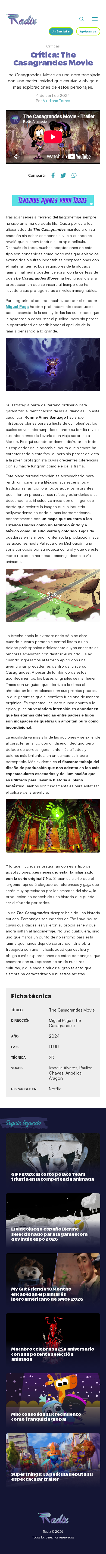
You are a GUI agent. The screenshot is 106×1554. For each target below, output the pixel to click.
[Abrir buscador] (81, 19)
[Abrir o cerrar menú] (94, 19)
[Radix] (21, 19)
